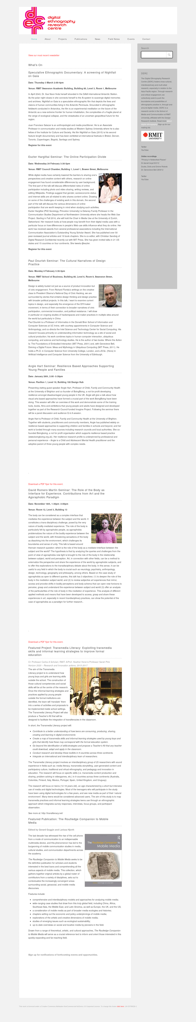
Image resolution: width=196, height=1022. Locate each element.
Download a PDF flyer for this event (45, 484)
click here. (120, 1006)
